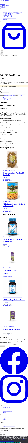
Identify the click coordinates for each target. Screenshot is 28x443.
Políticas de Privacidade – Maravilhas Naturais (12, 12)
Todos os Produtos (6, 407)
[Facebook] (14, 374)
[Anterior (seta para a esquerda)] (0, 435)
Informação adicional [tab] (7, 98)
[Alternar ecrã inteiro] (1, 434)
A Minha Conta (6, 417)
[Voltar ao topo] (0, 432)
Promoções (2, 4)
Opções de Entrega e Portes (8, 16)
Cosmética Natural (6, 409)
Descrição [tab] (5, 97)
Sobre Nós (2, 8)
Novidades (5, 412)
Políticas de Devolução (7, 14)
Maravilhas (4, 1)
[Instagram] (14, 402)
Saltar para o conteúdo (4, 0)
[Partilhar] (3, 434)
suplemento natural (8, 95)
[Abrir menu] (2, 51)
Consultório (2, 7)
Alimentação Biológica (7, 411)
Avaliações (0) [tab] (6, 99)
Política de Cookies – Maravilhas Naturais (11, 13)
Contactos (5, 19)
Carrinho (4, 418)
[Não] (20, 442)
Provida (20, 95)
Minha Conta (2, 6)
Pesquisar (15, 55)
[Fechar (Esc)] (4, 434)
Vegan (14, 95)
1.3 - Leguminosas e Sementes (18, 94)
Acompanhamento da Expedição (9, 18)
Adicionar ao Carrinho (5, 92)
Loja (1, 2)
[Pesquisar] (0, 21)
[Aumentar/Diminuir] (0, 434)
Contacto (4, 419)
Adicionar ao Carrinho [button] (7, 180)
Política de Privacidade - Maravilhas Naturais (12, 440)
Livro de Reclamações (7, 15)
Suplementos (5, 408)
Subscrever (3, 345)
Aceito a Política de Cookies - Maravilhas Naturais (10, 442)
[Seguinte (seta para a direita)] (1, 435)
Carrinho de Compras (4, 5)
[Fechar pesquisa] (1, 54)
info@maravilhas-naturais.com (9, 426)
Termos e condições (7, 11)
